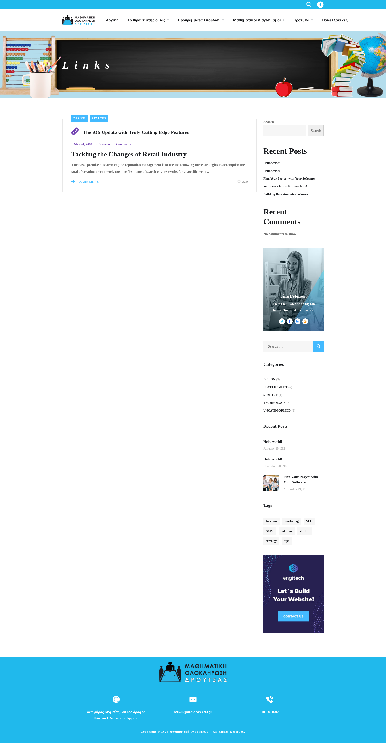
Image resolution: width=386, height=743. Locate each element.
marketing (292, 521)
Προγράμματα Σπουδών (199, 20)
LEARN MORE (88, 181)
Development (275, 387)
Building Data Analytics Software (285, 194)
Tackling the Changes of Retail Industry (129, 154)
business (271, 521)
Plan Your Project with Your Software (289, 178)
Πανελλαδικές (335, 20)
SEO (309, 521)
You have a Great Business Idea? (285, 186)
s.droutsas (103, 144)
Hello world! (271, 163)
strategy (271, 541)
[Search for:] (293, 346)
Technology (274, 402)
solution (286, 531)
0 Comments (122, 144)
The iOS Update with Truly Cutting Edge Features (136, 132)
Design (79, 118)
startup (304, 531)
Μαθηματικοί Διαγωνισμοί (257, 20)
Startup (99, 118)
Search (268, 122)
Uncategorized (277, 410)
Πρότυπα (301, 20)
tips (286, 541)
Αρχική (112, 20)
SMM (270, 531)
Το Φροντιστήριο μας (146, 20)
